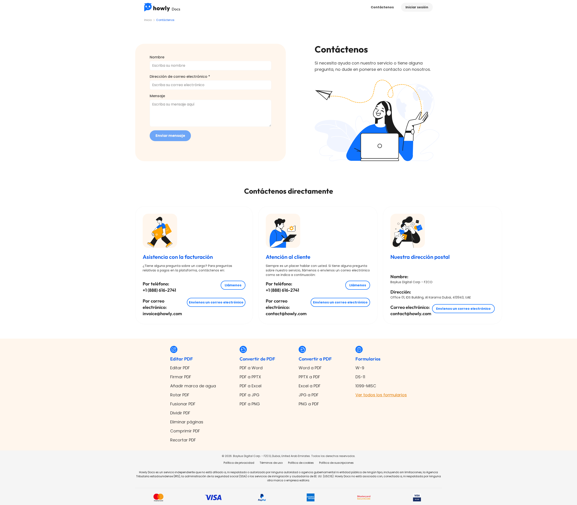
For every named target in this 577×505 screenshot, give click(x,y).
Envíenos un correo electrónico (216, 302)
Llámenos (233, 285)
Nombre (157, 57)
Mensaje (157, 96)
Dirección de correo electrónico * (180, 76)
